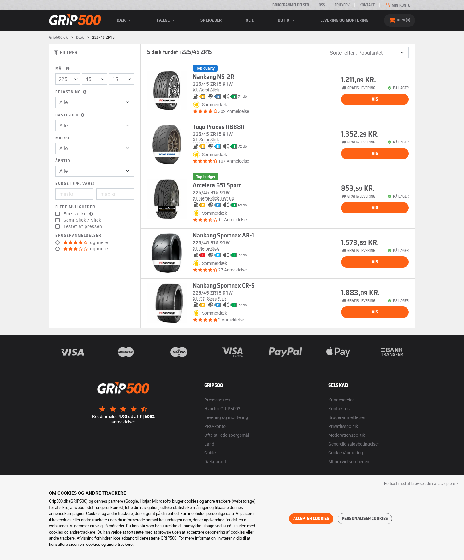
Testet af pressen (82, 226)
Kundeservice (341, 400)
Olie (250, 20)
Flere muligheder (75, 207)
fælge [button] (163, 20)
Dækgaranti (215, 461)
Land (209, 444)
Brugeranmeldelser (290, 5)
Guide (210, 453)
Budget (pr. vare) (75, 184)
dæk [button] (122, 20)
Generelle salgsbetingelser (353, 444)
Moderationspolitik (346, 435)
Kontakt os (339, 408)
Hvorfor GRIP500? (222, 408)
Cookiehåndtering (345, 453)
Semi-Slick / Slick (82, 220)
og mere (98, 242)
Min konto (400, 5)
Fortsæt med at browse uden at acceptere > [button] (421, 483)
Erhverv (342, 5)
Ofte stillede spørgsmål (226, 435)
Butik (284, 20)
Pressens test (217, 400)
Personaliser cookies (365, 518)
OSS (322, 5)
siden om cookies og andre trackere (101, 544)
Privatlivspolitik (343, 426)
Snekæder (211, 20)
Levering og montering (344, 20)
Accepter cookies (311, 518)
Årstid (62, 161)
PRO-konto (215, 426)
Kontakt (367, 5)
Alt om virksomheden (348, 461)
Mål (60, 69)
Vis (375, 99)
